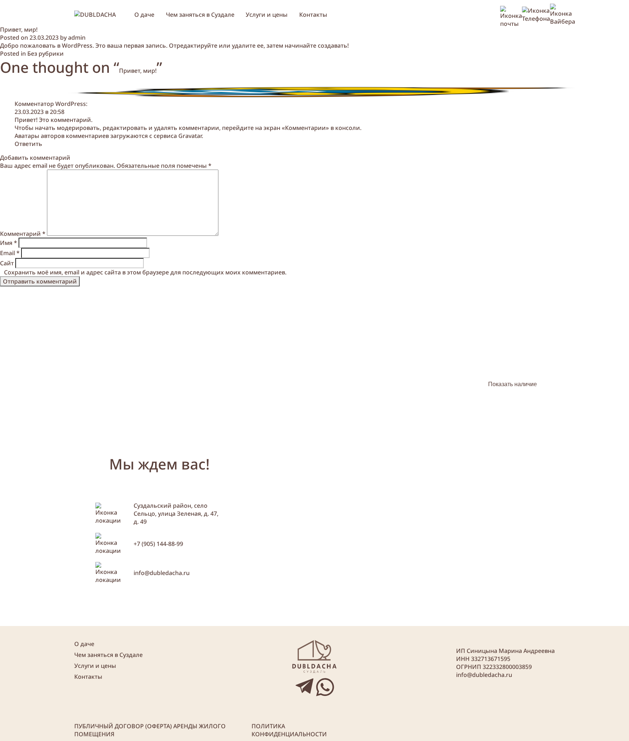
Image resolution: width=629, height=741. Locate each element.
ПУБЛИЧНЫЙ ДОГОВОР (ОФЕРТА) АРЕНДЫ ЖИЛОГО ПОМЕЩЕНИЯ (150, 730)
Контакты (313, 15)
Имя (8, 243)
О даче (144, 15)
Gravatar (190, 136)
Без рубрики (45, 53)
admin (77, 37)
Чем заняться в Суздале (200, 15)
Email (10, 253)
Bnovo (548, 404)
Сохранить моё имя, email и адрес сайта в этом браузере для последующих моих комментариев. (145, 272)
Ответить (28, 144)
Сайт (7, 263)
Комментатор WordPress (50, 104)
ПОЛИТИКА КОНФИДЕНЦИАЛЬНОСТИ (289, 730)
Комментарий (23, 234)
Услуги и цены (267, 15)
